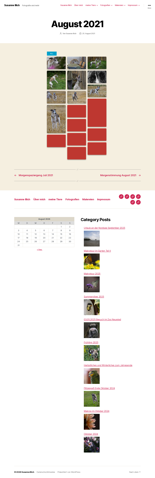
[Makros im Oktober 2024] (92, 422)
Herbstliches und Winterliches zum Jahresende (108, 365)
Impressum (132, 5)
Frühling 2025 (91, 342)
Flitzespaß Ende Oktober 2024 (99, 388)
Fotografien (105, 5)
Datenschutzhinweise (46, 472)
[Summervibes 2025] (92, 307)
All (51, 53)
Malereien (119, 5)
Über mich (78, 5)
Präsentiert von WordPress (68, 472)
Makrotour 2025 (92, 273)
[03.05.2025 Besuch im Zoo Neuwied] (92, 330)
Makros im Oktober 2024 (96, 411)
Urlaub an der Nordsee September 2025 (104, 228)
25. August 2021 (88, 33)
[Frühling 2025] (92, 353)
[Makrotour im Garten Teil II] (92, 261)
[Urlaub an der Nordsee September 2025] (92, 238)
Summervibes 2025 (94, 296)
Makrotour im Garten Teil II (97, 251)
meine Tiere (91, 5)
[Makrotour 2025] (92, 284)
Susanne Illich (12, 5)
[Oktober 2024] (92, 445)
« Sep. (39, 249)
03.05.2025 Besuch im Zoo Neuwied (102, 319)
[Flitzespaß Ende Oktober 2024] (92, 399)
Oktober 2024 (91, 434)
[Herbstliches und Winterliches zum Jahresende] (92, 376)
